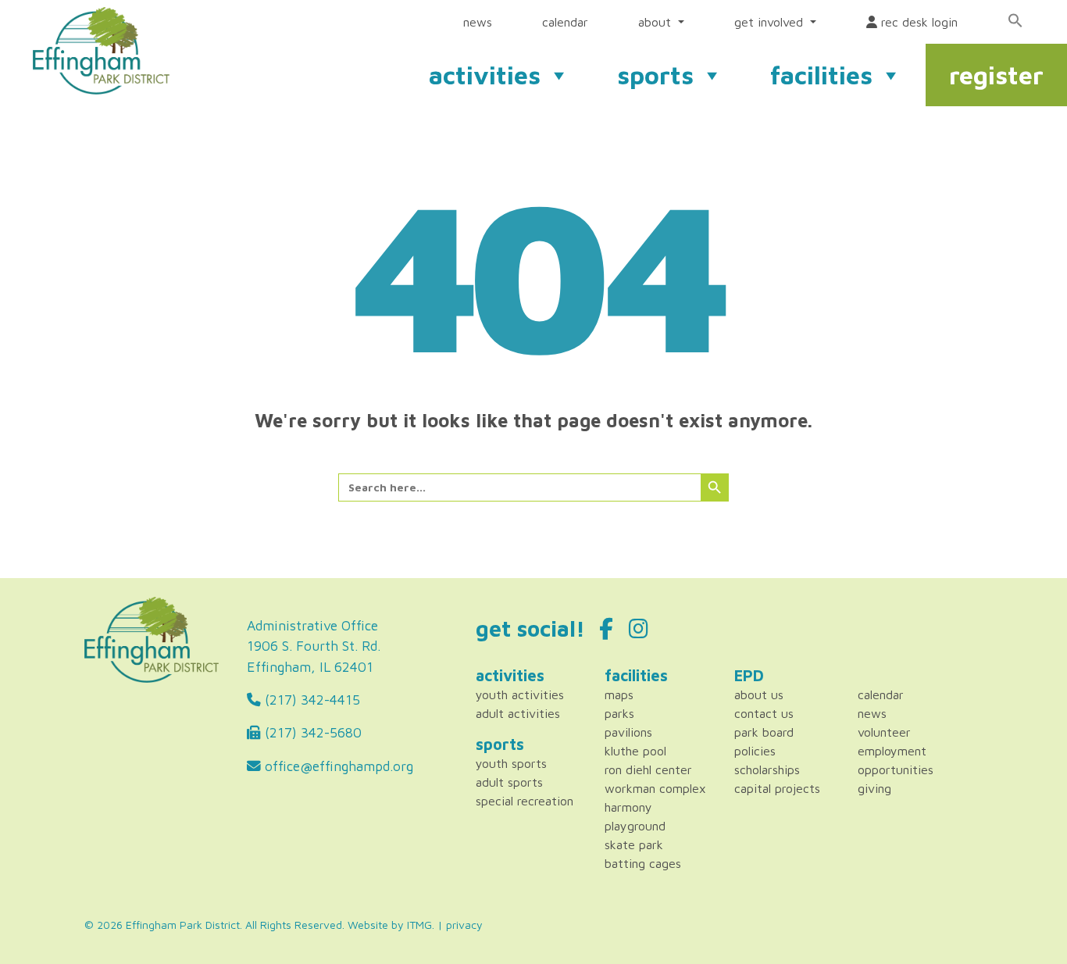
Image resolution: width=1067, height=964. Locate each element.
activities (485, 75)
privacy (464, 924)
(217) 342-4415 (310, 699)
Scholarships (767, 769)
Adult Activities (518, 713)
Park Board (764, 732)
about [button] (656, 22)
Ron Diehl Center (648, 769)
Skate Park (634, 844)
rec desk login (917, 22)
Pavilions (628, 732)
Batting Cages (643, 863)
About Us (758, 694)
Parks (619, 713)
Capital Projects (777, 788)
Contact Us (764, 713)
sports (655, 75)
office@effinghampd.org (337, 766)
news (477, 22)
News (872, 713)
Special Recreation (524, 801)
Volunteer (884, 732)
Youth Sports (511, 763)
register (996, 75)
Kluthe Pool (635, 751)
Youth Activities (520, 694)
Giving (874, 788)
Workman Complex (655, 788)
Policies (755, 751)
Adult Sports (509, 782)
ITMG (419, 924)
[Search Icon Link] (1015, 20)
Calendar (881, 694)
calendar (565, 22)
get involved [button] (770, 22)
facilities (821, 75)
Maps (619, 694)
